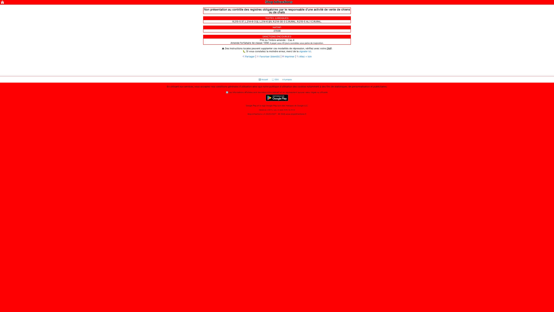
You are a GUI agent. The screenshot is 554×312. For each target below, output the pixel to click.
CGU (277, 79)
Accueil (264, 79)
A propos (287, 79)
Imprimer (289, 56)
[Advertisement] (277, 66)
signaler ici (305, 51)
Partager (249, 56)
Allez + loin (305, 56)
